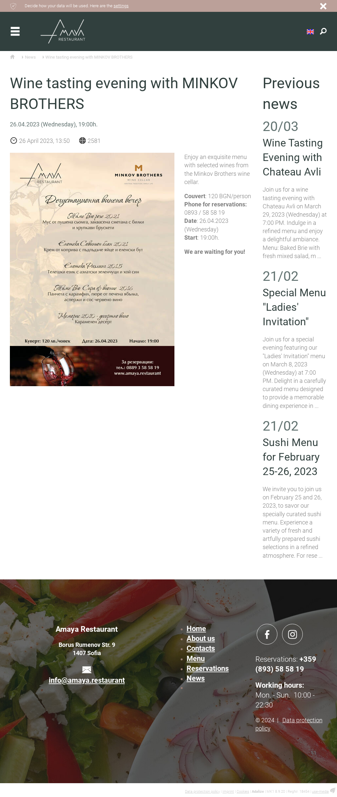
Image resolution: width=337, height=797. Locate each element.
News (196, 678)
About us (201, 638)
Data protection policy (202, 791)
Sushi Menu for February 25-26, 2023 (291, 457)
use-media (320, 791)
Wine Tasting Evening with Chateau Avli (293, 157)
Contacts (201, 648)
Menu (196, 658)
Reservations (208, 668)
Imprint (228, 791)
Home (196, 628)
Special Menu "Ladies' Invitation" (294, 307)
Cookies (243, 791)
